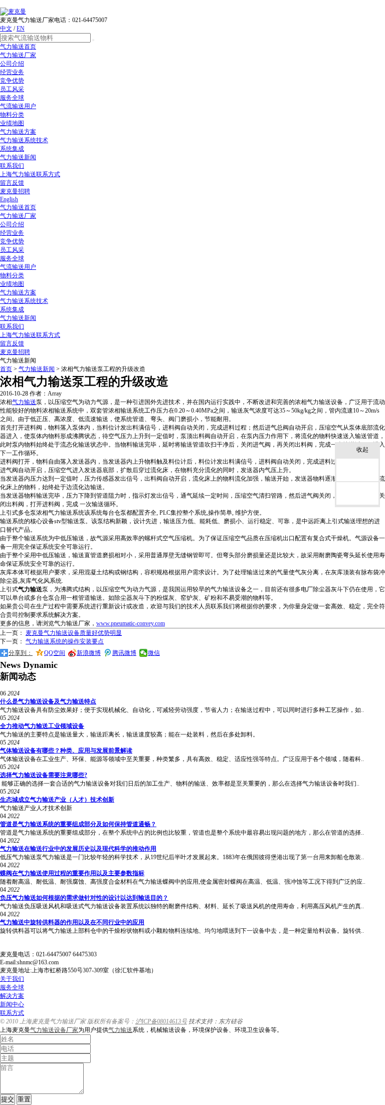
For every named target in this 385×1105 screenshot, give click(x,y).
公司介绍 (12, 63)
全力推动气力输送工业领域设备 (42, 725)
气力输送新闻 (18, 157)
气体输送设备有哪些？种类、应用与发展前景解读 (66, 750)
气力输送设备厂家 (54, 1029)
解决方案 (12, 995)
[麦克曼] (13, 11)
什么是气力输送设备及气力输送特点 (48, 701)
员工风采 (12, 89)
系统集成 (12, 148)
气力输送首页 (18, 46)
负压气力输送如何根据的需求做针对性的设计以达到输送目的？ (84, 897)
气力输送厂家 (18, 55)
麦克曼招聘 (15, 191)
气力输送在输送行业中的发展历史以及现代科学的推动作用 (78, 848)
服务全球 (12, 97)
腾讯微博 (124, 652)
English (9, 199)
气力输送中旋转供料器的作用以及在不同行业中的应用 (72, 922)
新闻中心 (12, 1004)
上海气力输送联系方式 (30, 174)
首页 (6, 369)
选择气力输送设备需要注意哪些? (43, 775)
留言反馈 (12, 182)
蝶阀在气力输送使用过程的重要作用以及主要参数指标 (72, 873)
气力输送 (24, 402)
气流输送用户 (18, 106)
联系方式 (12, 1012)
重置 (24, 1099)
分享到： (21, 652)
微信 (154, 652)
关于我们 (12, 978)
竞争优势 (12, 80)
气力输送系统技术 (24, 140)
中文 (6, 28)
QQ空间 (54, 652)
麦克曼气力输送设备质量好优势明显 (74, 632)
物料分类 (12, 114)
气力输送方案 (18, 131)
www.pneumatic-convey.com (130, 623)
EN (21, 28)
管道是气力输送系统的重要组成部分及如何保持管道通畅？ (78, 824)
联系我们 (12, 165)
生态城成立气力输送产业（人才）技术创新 (57, 799)
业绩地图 (12, 123)
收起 (362, 449)
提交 (7, 1099)
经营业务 (12, 72)
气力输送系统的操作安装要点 (65, 641)
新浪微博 (89, 652)
